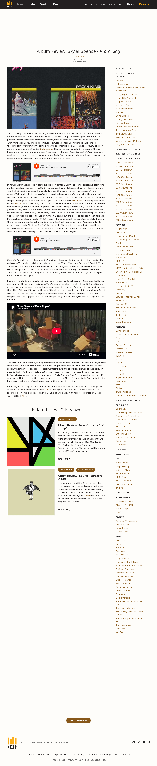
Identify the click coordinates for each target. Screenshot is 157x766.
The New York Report (126, 307)
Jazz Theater (122, 554)
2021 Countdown (124, 205)
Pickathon (120, 370)
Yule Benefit (121, 444)
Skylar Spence (46, 149)
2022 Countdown (124, 209)
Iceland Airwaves (124, 352)
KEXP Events (122, 405)
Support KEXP (45, 754)
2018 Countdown (124, 195)
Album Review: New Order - (81, 426)
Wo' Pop (120, 632)
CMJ (118, 341)
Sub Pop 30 (121, 304)
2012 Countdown (124, 173)
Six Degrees (121, 300)
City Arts (120, 338)
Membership (122, 508)
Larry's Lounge (122, 558)
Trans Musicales (123, 391)
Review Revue (123, 123)
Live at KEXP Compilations (129, 271)
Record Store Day (124, 484)
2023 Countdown (124, 213)
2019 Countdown (124, 198)
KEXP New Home (124, 504)
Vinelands (120, 628)
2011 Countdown (124, 169)
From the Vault (123, 250)
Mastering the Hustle (126, 437)
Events (88, 5)
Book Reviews (123, 528)
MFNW (119, 359)
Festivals (120, 327)
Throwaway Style (124, 133)
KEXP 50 (120, 261)
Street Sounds (123, 590)
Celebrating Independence (128, 239)
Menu (20, 4)
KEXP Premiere (123, 473)
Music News (122, 462)
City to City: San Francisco (129, 412)
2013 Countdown (124, 177)
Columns (120, 77)
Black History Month (125, 236)
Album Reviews (78, 57)
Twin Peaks (121, 314)
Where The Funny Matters (128, 141)
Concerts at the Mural (126, 419)
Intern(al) (120, 112)
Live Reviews (122, 531)
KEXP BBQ (121, 426)
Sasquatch (121, 381)
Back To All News (78, 720)
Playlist (131, 4)
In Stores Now (123, 470)
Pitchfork (120, 373)
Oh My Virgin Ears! (124, 119)
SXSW (119, 388)
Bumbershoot (122, 330)
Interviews (121, 257)
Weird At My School (125, 137)
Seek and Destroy (124, 576)
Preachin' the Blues (125, 572)
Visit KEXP (100, 5)
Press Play (120, 289)
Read (56, 4)
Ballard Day (121, 408)
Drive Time (121, 544)
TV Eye (119, 487)
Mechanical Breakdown (127, 562)
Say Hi (87, 495)
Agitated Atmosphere (126, 521)
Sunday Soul (122, 594)
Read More (63, 459)
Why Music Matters (125, 144)
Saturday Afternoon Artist (128, 297)
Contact (126, 754)
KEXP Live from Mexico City (129, 268)
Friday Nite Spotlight (126, 98)
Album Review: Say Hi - (80, 477)
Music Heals (121, 282)
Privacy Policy (75, 760)
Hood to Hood (123, 423)
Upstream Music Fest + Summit (131, 395)
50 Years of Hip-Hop (125, 73)
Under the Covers (124, 318)
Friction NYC (122, 348)
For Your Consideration (128, 400)
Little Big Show (123, 433)
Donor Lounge (115, 5)
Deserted (120, 80)
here (47, 389)
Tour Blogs (121, 311)
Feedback (120, 243)
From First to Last (124, 246)
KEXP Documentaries (126, 264)
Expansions (121, 551)
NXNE (119, 363)
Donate (144, 4)
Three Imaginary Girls (126, 130)
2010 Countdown (124, 166)
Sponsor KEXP (62, 754)
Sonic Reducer (123, 583)
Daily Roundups (123, 466)
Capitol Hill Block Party (127, 334)
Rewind (119, 293)
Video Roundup (123, 322)
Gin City (18, 203)
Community (78, 754)
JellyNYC (120, 356)
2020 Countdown (124, 202)
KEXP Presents (123, 477)
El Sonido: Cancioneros (128, 154)
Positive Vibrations (125, 569)
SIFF (118, 384)
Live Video (121, 275)
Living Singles (122, 115)
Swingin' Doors (123, 597)
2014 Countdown (124, 180)
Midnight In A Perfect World (129, 565)
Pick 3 (119, 512)
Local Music (66, 470)
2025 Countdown (124, 220)
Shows (119, 537)
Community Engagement (128, 150)
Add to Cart (121, 229)
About (32, 754)
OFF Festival (122, 366)
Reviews (120, 517)
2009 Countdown (124, 162)
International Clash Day (127, 254)
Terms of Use (58, 760)
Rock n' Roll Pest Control (128, 126)
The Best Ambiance (125, 608)
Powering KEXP (123, 497)
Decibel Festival (123, 345)
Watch (44, 4)
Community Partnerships (127, 416)
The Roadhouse (123, 625)
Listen (32, 4)
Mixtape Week (122, 454)
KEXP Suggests (123, 480)
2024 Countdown (124, 216)
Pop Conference (124, 377)
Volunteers (92, 754)
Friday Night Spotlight (126, 94)
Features (120, 225)
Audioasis (120, 540)
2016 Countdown (124, 187)
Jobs (116, 754)
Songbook (121, 441)
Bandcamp (77, 200)
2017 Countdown (124, 191)
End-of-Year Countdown (128, 159)
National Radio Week (126, 286)
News (118, 459)
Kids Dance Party (124, 430)
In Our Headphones (125, 108)
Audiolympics (122, 232)
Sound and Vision (124, 587)
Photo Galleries (124, 493)
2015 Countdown (124, 184)
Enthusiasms (122, 84)
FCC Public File (92, 760)
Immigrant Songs (124, 105)
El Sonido (120, 547)
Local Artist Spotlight (126, 279)
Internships (105, 754)
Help (104, 760)
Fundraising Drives (124, 501)
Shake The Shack (124, 579)
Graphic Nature (123, 101)
